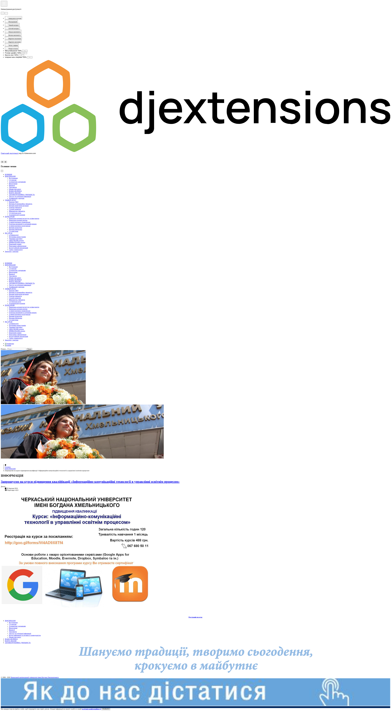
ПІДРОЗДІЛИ (10, 217)
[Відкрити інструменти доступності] (4, 4)
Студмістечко (13, 231)
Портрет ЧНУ (14, 202)
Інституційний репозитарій (18, 248)
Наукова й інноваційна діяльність (20, 204)
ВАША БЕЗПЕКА (15, 191)
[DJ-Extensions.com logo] (195, 151)
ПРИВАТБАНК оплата (17, 242)
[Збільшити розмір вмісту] (26, 51)
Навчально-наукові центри (18, 220)
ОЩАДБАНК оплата (16, 240)
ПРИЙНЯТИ (105, 709)
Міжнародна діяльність (17, 211)
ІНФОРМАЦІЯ (10, 176)
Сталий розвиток (15, 209)
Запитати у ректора (11, 251)
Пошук (29, 349)
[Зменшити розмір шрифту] (22, 53)
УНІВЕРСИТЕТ (10, 200)
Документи (13, 187)
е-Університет (14, 235)
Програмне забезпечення (17, 246)
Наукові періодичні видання (19, 206)
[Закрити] (6, 13)
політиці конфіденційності (91, 709)
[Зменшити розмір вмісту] (23, 51)
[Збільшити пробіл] (31, 57)
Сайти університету (16, 250)
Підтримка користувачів (17, 237)
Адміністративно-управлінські (19, 222)
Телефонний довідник (16, 198)
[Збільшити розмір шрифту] (25, 53)
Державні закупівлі (15, 239)
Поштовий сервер (15, 244)
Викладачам (13, 183)
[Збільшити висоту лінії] (22, 55)
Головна (8, 467)
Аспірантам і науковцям (17, 182)
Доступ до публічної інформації (20, 196)
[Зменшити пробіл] (28, 57)
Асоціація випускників (17, 215)
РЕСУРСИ (8, 233)
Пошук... (4, 349)
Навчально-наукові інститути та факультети (24, 218)
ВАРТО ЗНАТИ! (15, 193)
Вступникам (13, 178)
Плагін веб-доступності (10, 153)
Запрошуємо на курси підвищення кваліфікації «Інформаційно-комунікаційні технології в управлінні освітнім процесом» (90, 481)
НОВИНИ (8, 174)
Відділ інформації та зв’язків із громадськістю (25, 635)
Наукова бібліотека (15, 229)
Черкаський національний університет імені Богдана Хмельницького (35, 677)
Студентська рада (15, 213)
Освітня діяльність (15, 207)
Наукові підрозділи (15, 228)
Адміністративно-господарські (19, 226)
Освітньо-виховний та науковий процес (23, 224)
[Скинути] (2, 13)
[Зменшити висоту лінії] (19, 55)
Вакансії (12, 185)
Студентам (12, 180)
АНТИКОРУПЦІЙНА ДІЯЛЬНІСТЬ (22, 195)
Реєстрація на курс (195, 617)
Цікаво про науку (15, 189)
